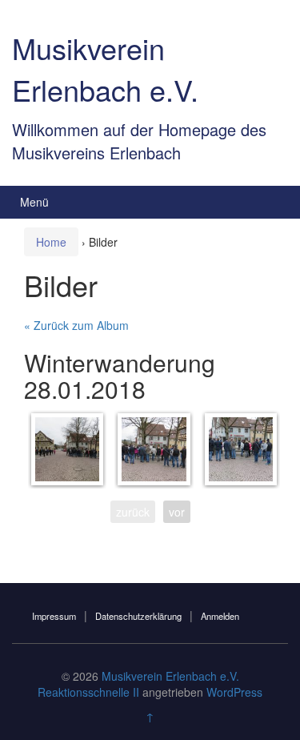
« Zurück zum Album (76, 325)
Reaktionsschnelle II (88, 692)
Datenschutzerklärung (138, 615)
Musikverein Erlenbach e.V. (105, 68)
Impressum (54, 615)
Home (51, 242)
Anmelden (220, 615)
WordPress (234, 692)
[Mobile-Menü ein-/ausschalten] (271, 202)
